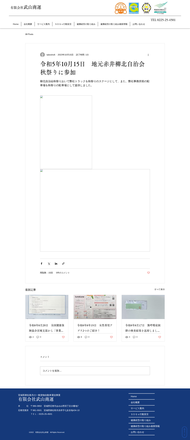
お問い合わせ (137, 432)
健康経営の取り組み (141, 420)
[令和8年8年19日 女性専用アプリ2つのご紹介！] (95, 307)
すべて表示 (159, 289)
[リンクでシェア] (63, 263)
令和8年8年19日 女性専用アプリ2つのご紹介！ (95, 328)
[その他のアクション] (148, 54)
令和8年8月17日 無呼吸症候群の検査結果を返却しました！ (143, 328)
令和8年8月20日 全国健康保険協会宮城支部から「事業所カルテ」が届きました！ (46, 328)
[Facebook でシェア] (41, 263)
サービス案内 (137, 408)
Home (134, 396)
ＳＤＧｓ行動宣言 (140, 414)
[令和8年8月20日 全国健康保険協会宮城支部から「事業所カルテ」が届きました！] (46, 307)
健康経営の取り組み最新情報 (143, 426)
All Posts (29, 34)
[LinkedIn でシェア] (56, 263)
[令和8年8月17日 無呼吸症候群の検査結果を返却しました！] (143, 307)
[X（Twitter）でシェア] (48, 263)
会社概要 (135, 402)
